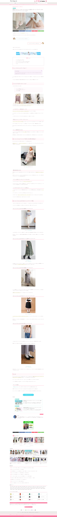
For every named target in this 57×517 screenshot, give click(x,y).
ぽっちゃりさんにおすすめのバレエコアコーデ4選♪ (22, 62)
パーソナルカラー (34, 487)
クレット (30, 287)
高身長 (28, 489)
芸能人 (16, 489)
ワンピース (25, 488)
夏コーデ (34, 488)
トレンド (29, 487)
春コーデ (21, 6)
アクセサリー (45, 486)
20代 (13, 6)
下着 (27, 488)
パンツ (31, 487)
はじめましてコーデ (30, 486)
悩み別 (37, 488)
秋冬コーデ (14, 489)
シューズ (17, 487)
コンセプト (18, 512)
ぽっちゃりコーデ (18, 6)
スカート (19, 487)
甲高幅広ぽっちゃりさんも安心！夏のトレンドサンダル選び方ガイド (19, 479)
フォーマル (41, 487)
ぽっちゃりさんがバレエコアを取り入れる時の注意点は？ (23, 61)
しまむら (27, 486)
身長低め (19, 489)
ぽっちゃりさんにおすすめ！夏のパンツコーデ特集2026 (17, 469)
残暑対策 (44, 488)
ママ (22, 488)
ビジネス (38, 487)
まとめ (17, 63)
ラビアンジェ (29, 261)
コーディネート (13, 514)
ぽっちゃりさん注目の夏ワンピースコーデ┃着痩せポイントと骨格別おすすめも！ (20, 474)
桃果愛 (41, 488)
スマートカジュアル (23, 487)
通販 (21, 489)
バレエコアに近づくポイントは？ (20, 60)
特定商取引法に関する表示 (31, 512)
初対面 (32, 488)
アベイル (11, 487)
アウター (42, 486)
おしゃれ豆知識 (20, 486)
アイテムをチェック (28, 260)
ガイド (20, 512)
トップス (26, 487)
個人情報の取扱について (37, 512)
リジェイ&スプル (30, 230)
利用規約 (25, 512)
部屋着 (23, 489)
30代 (15, 6)
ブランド (43, 487)
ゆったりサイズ (38, 486)
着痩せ (11, 489)
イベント (14, 487)
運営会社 (27, 512)
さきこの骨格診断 (23, 486)
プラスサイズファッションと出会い (14, 488)
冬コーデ (29, 488)
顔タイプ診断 (26, 489)
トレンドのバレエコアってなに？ (20, 59)
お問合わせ (23, 512)
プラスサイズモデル (19, 488)
